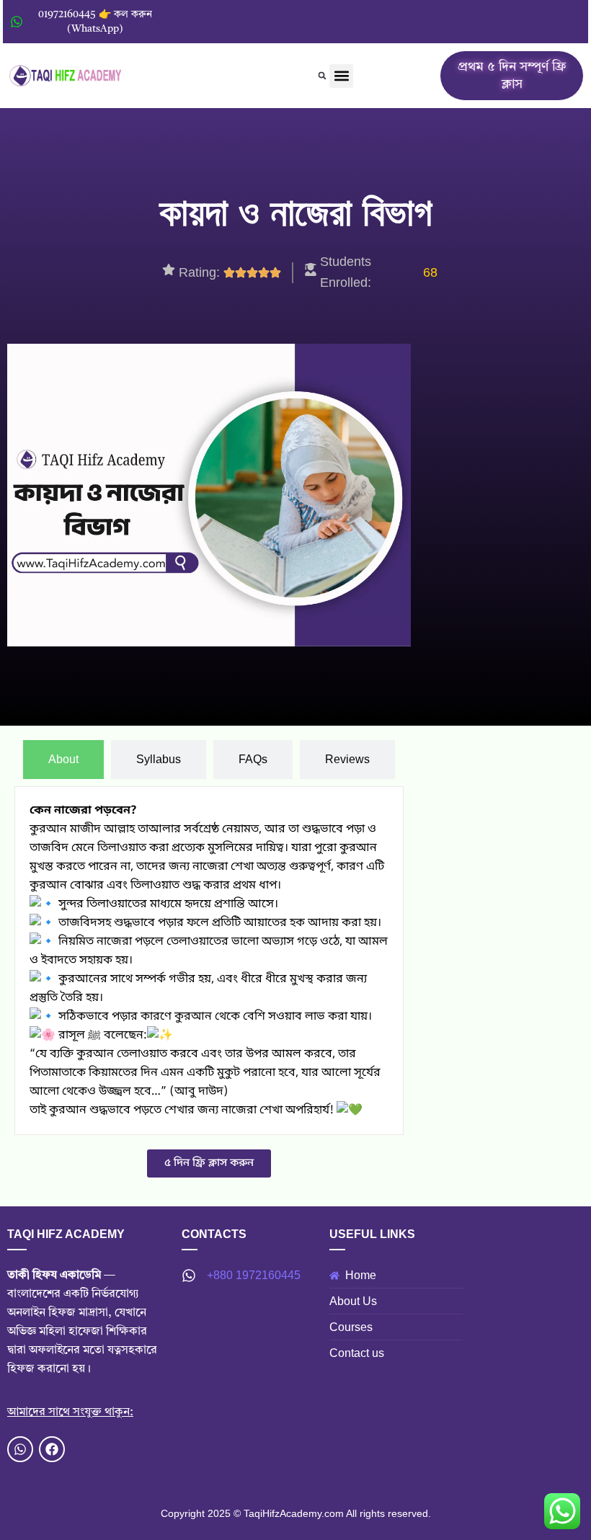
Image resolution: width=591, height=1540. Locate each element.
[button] (322, 75)
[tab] (63, 759)
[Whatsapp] (20, 1449)
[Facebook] (52, 1449)
